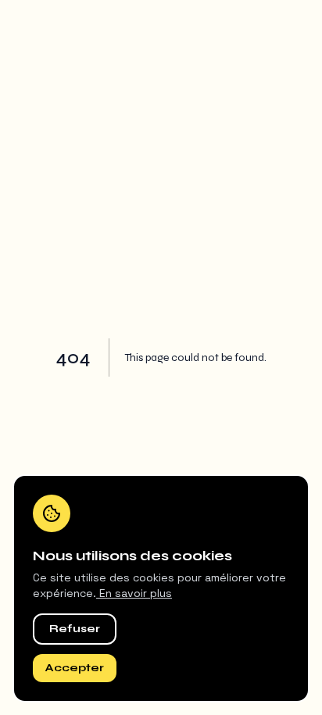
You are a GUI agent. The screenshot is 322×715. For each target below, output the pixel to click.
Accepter (74, 667)
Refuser (74, 628)
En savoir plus (134, 593)
